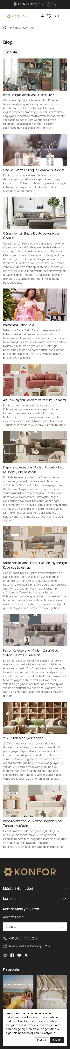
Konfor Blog (11, 51)
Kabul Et (57, 1040)
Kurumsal (10, 898)
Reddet (41, 1040)
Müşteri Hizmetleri (18, 888)
